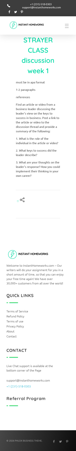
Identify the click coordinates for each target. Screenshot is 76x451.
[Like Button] (18, 201)
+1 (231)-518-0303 (18, 386)
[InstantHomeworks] (29, 25)
